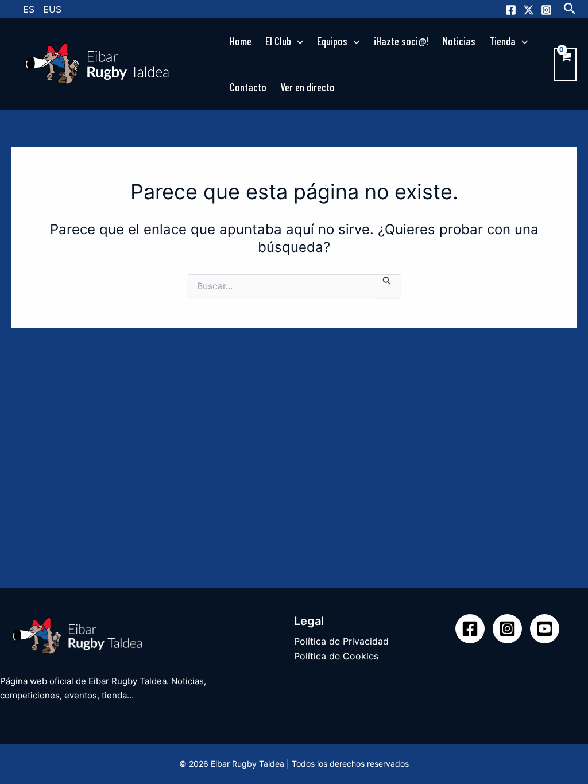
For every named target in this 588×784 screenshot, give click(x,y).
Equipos (332, 41)
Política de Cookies (336, 656)
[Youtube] (544, 628)
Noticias (459, 41)
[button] (570, 9)
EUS (52, 9)
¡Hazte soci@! (401, 41)
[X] (528, 10)
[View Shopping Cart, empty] (565, 64)
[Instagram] (546, 10)
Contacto (248, 87)
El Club (278, 41)
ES (28, 9)
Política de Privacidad (341, 641)
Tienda (502, 41)
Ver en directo (307, 87)
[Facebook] (510, 10)
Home (241, 41)
